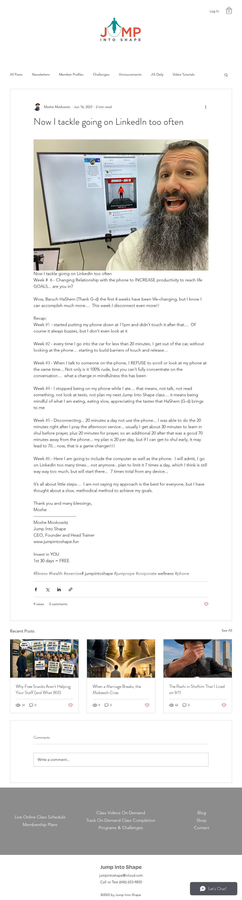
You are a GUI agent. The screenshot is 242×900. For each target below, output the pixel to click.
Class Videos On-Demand (120, 812)
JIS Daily (157, 74)
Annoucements (130, 74)
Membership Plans (40, 824)
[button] (229, 10)
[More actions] (205, 107)
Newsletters (41, 74)
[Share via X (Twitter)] (47, 589)
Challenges (101, 74)
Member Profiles (71, 74)
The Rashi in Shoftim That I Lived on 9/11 (197, 689)
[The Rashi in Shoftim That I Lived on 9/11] (198, 658)
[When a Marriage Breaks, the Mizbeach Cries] (121, 658)
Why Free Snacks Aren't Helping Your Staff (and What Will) (43, 689)
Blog (201, 812)
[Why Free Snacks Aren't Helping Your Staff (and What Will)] (44, 658)
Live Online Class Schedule (40, 817)
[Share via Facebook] (36, 589)
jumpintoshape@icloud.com (121, 875)
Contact (201, 827)
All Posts (16, 74)
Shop (202, 820)
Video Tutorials (183, 74)
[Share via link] (70, 589)
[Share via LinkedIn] (59, 589)
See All (227, 630)
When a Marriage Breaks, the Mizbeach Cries (117, 689)
